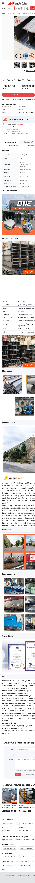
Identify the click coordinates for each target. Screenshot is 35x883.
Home (3, 13)
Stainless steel (6, 827)
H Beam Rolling (7, 866)
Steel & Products (27, 13)
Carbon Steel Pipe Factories (11, 857)
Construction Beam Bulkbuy (24, 866)
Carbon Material (27, 857)
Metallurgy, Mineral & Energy (14, 13)
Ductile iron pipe (23, 830)
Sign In (5, 133)
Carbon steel (22, 827)
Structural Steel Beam (9, 848)
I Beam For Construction (27, 848)
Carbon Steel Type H (9, 861)
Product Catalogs (28, 823)
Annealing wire (6, 830)
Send (17, 774)
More (3, 869)
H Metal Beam (23, 861)
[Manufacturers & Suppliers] (17, 3)
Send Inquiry (18, 95)
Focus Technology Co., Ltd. (24, 875)
